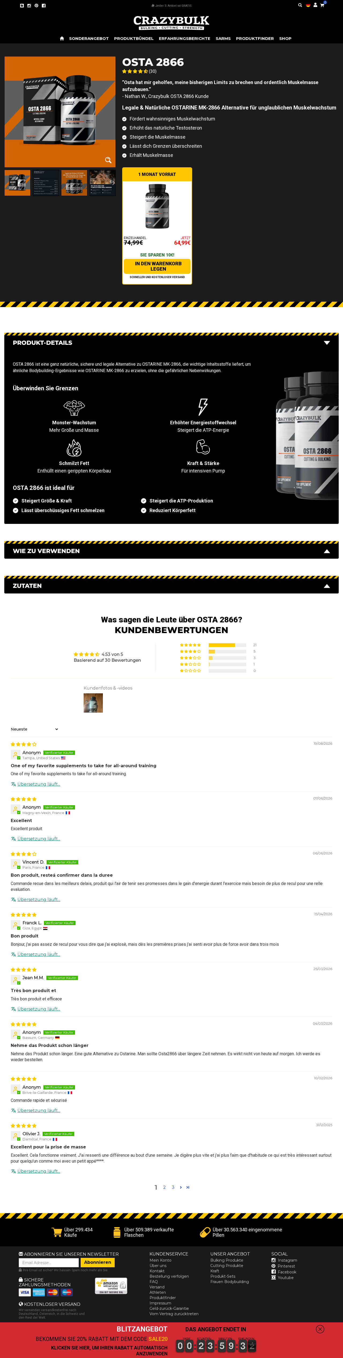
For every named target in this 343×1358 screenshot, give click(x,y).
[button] (342, 1354)
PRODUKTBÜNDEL (134, 38)
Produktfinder (163, 1297)
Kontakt (157, 1271)
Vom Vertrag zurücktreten (174, 1313)
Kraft (214, 1271)
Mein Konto (161, 1260)
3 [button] (173, 1187)
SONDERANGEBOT (89, 38)
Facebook (287, 1272)
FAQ (154, 1281)
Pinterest (286, 1266)
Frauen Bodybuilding (229, 1281)
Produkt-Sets (222, 1276)
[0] (322, 4)
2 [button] (164, 1187)
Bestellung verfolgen (169, 1276)
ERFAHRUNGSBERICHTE (184, 38)
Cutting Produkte (226, 1265)
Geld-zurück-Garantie (169, 1308)
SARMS (223, 38)
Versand (157, 1287)
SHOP (285, 38)
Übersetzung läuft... (38, 784)
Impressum (160, 1303)
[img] (23, 744)
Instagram (287, 1260)
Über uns (158, 1265)
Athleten (158, 1292)
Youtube (286, 1277)
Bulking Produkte (226, 1260)
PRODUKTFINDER (255, 38)
